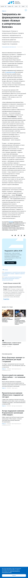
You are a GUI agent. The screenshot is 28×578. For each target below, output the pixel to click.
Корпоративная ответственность (9, 47)
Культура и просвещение (17, 405)
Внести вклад (10, 262)
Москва (6, 269)
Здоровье (9, 346)
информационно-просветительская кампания (14, 272)
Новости (4, 11)
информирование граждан (8, 273)
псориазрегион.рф (10, 72)
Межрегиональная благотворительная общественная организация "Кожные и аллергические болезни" (11, 278)
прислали (11, 221)
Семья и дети (14, 388)
